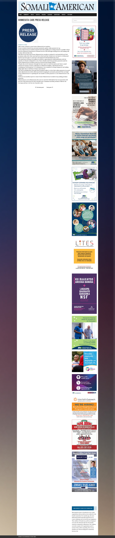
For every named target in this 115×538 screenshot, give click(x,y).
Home (20, 14)
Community (26, 14)
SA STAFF (25, 44)
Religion (44, 14)
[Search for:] (83, 20)
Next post (49, 87)
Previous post (40, 87)
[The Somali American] (57, 6)
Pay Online (70, 14)
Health (32, 14)
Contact (63, 14)
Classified (50, 14)
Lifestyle (38, 14)
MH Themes (34, 536)
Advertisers (57, 14)
